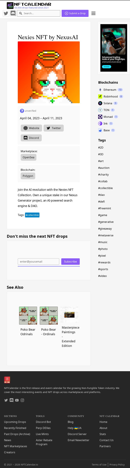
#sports (103, 269)
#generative (106, 222)
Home (103, 422)
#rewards (104, 262)
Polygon (28, 176)
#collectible (32, 215)
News (7, 440)
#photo (103, 249)
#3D (100, 154)
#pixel (102, 255)
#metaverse (105, 235)
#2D (100, 147)
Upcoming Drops (15, 422)
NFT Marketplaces (15, 446)
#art (101, 161)
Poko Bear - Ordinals (48, 331)
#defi (101, 201)
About (103, 428)
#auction (104, 168)
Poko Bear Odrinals (27, 331)
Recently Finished (15, 428)
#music (102, 242)
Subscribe (70, 261)
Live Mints (42, 434)
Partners (105, 446)
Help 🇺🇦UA (74, 428)
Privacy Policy (117, 464)
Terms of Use (99, 464)
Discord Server (77, 434)
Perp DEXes (43, 428)
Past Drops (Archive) (17, 434)
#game (102, 215)
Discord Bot (43, 422)
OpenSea (28, 157)
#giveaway (105, 228)
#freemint (104, 208)
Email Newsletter (78, 440)
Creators (9, 452)
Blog (70, 422)
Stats (103, 434)
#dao (101, 195)
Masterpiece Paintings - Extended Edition (70, 336)
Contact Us (107, 440)
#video (102, 276)
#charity (103, 174)
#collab (102, 181)
